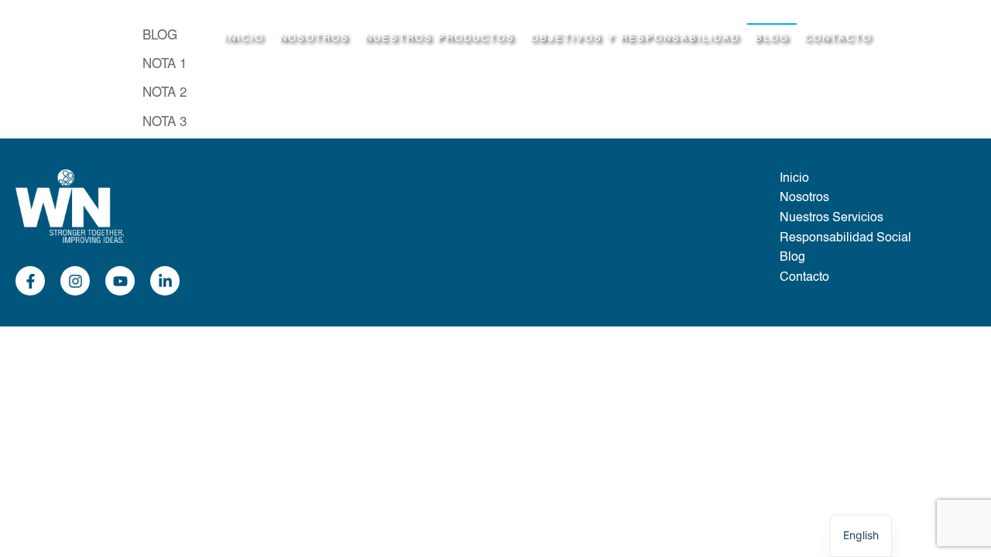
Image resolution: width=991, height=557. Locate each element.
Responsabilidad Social (845, 238)
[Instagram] (75, 281)
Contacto (838, 38)
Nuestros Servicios (831, 218)
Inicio (244, 38)
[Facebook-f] (30, 281)
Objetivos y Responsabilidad (634, 38)
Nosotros (314, 38)
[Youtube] (120, 281)
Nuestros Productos (440, 38)
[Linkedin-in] (165, 281)
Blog (772, 38)
